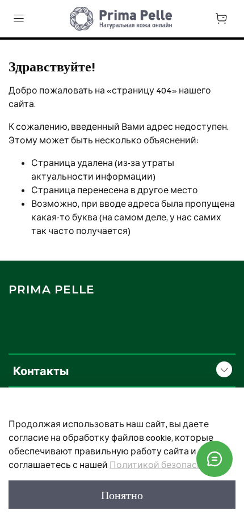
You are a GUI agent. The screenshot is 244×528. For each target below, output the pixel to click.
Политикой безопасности (167, 464)
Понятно (122, 494)
